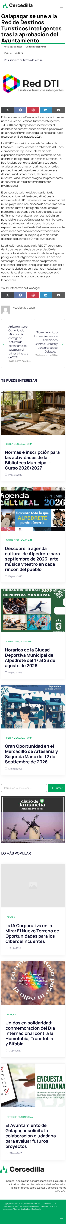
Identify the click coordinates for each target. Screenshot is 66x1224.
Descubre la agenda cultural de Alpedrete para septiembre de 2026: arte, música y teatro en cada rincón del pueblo (32, 558)
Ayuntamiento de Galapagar (23, 288)
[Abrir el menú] (61, 7)
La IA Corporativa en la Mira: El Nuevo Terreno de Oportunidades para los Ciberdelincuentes (32, 933)
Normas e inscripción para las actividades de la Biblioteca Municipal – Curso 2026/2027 (32, 460)
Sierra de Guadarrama (36, 46)
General (11, 917)
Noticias (12, 1014)
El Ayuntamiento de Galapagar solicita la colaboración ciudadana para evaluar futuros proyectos (30, 1135)
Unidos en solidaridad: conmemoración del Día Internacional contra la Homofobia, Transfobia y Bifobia (30, 1033)
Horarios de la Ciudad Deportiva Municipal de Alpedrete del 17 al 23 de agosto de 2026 (30, 658)
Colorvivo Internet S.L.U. (33, 1203)
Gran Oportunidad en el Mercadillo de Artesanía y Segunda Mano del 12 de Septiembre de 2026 (31, 754)
